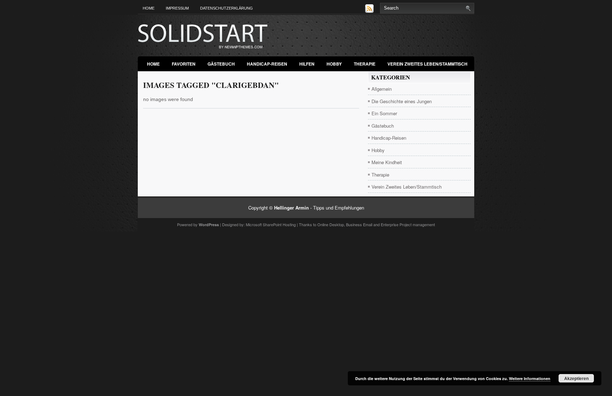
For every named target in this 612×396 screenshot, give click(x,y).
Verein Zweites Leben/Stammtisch (427, 64)
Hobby (334, 64)
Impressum (177, 8)
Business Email (359, 224)
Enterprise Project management (408, 224)
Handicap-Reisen (267, 64)
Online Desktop (330, 224)
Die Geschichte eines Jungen (402, 101)
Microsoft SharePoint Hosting (271, 224)
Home (148, 8)
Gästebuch (221, 64)
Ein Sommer (384, 113)
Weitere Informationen (529, 378)
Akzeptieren (576, 378)
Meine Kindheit (387, 162)
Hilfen (306, 64)
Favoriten (184, 64)
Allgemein (382, 88)
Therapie (364, 64)
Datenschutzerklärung (226, 8)
